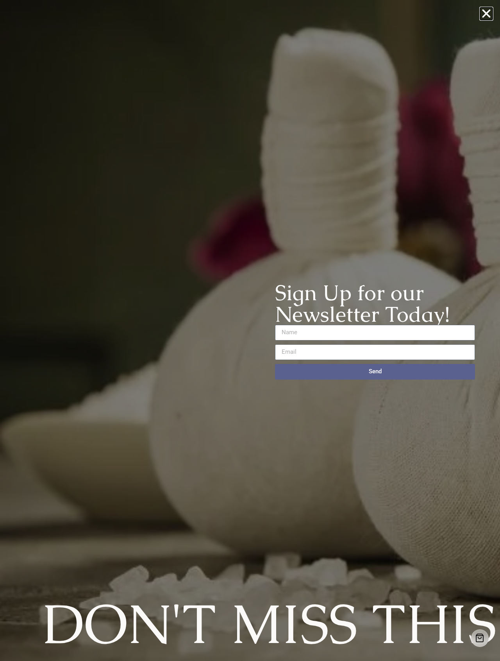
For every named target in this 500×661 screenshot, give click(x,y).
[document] (250, 330)
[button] (486, 14)
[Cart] (480, 638)
